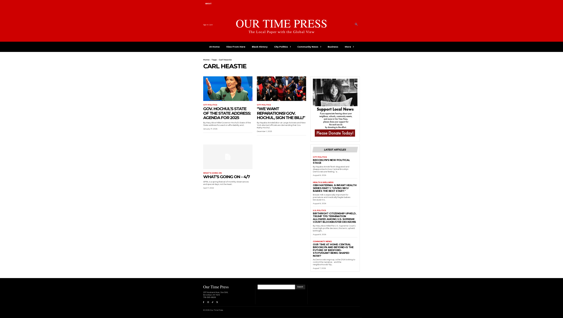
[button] (356, 24)
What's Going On (212, 173)
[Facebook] (203, 302)
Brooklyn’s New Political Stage (331, 161)
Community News (322, 241)
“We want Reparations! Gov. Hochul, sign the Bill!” (281, 113)
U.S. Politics (319, 210)
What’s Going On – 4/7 (226, 176)
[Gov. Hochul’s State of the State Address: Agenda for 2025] (227, 88)
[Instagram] (208, 302)
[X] (217, 302)
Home (206, 60)
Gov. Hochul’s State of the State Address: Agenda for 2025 (227, 113)
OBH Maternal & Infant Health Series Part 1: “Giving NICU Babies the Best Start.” (334, 188)
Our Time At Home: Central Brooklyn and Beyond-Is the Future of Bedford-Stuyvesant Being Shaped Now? (333, 250)
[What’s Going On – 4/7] (227, 157)
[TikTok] (212, 302)
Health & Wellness (323, 182)
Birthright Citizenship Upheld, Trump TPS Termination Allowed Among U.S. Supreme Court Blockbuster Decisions (334, 218)
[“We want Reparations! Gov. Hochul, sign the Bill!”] (281, 88)
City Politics (210, 105)
